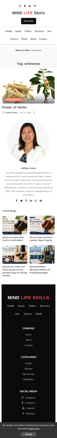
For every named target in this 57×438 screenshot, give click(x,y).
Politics (28, 31)
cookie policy (34, 429)
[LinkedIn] (31, 201)
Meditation (28, 379)
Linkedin (30, 408)
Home (28, 334)
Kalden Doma (12, 113)
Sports (18, 31)
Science (14, 39)
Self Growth (28, 374)
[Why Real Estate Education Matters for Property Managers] (42, 254)
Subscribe (29, 21)
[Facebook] (16, 201)
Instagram (30, 397)
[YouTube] (35, 201)
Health (8, 31)
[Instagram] (26, 201)
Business (39, 31)
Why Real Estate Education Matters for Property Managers (40, 270)
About (33, 39)
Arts (49, 31)
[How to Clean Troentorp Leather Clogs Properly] (42, 225)
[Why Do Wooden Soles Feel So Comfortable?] (14, 225)
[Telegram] (40, 201)
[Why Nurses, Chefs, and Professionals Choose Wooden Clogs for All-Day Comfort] (14, 254)
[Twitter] (21, 201)
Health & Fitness (13, 99)
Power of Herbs (14, 107)
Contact (43, 39)
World (24, 39)
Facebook (30, 403)
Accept (28, 434)
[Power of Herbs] (28, 86)
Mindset (28, 368)
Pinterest (30, 413)
